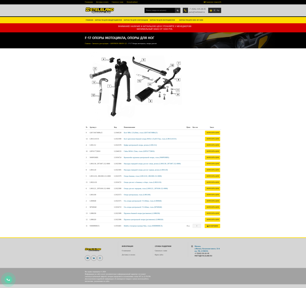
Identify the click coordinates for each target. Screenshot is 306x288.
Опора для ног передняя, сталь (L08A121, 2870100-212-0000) (146, 188)
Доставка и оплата (102, 2)
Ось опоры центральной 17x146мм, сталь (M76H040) (143, 207)
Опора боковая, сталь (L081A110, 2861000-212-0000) (143, 176)
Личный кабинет (132, 2)
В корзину (213, 226)
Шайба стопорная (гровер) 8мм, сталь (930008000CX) (143, 226)
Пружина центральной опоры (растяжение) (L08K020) (143, 219)
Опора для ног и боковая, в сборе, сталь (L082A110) (142, 182)
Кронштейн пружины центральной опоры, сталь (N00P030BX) (146, 157)
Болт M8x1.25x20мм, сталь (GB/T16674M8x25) (141, 133)
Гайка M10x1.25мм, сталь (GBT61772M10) (139, 151)
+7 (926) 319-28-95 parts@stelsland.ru (197, 10)
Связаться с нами (117, 2)
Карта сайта (159, 255)
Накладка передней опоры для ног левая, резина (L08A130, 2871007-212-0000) (152, 164)
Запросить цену (213, 132)
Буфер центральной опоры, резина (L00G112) (140, 145)
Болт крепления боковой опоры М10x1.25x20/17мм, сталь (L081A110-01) (150, 139)
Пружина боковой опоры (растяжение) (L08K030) (142, 213)
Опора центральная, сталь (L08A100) (137, 195)
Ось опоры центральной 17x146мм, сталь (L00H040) (143, 201)
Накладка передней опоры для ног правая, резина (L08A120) (146, 170)
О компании (89, 2)
